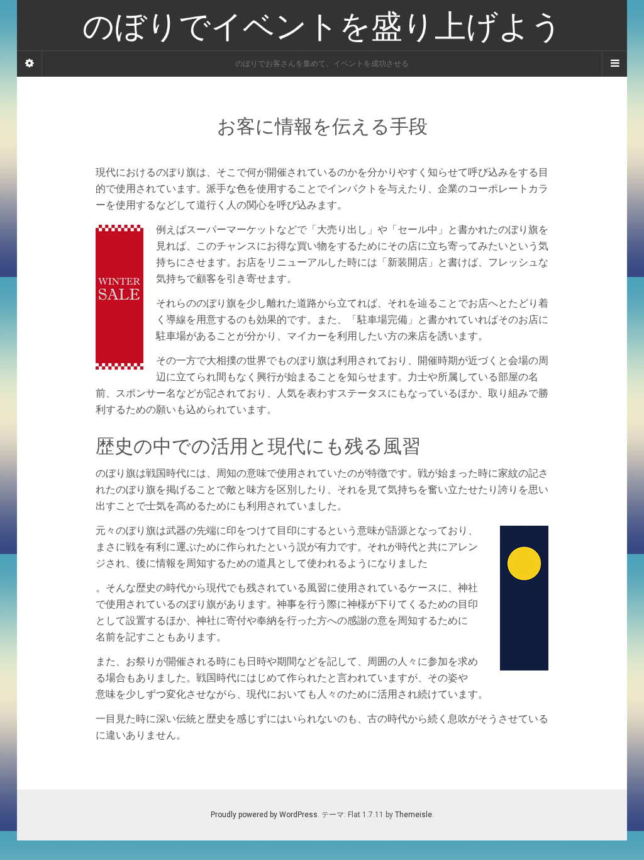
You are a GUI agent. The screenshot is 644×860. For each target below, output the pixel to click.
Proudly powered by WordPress (264, 814)
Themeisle (413, 814)
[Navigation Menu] (614, 63)
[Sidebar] (29, 63)
